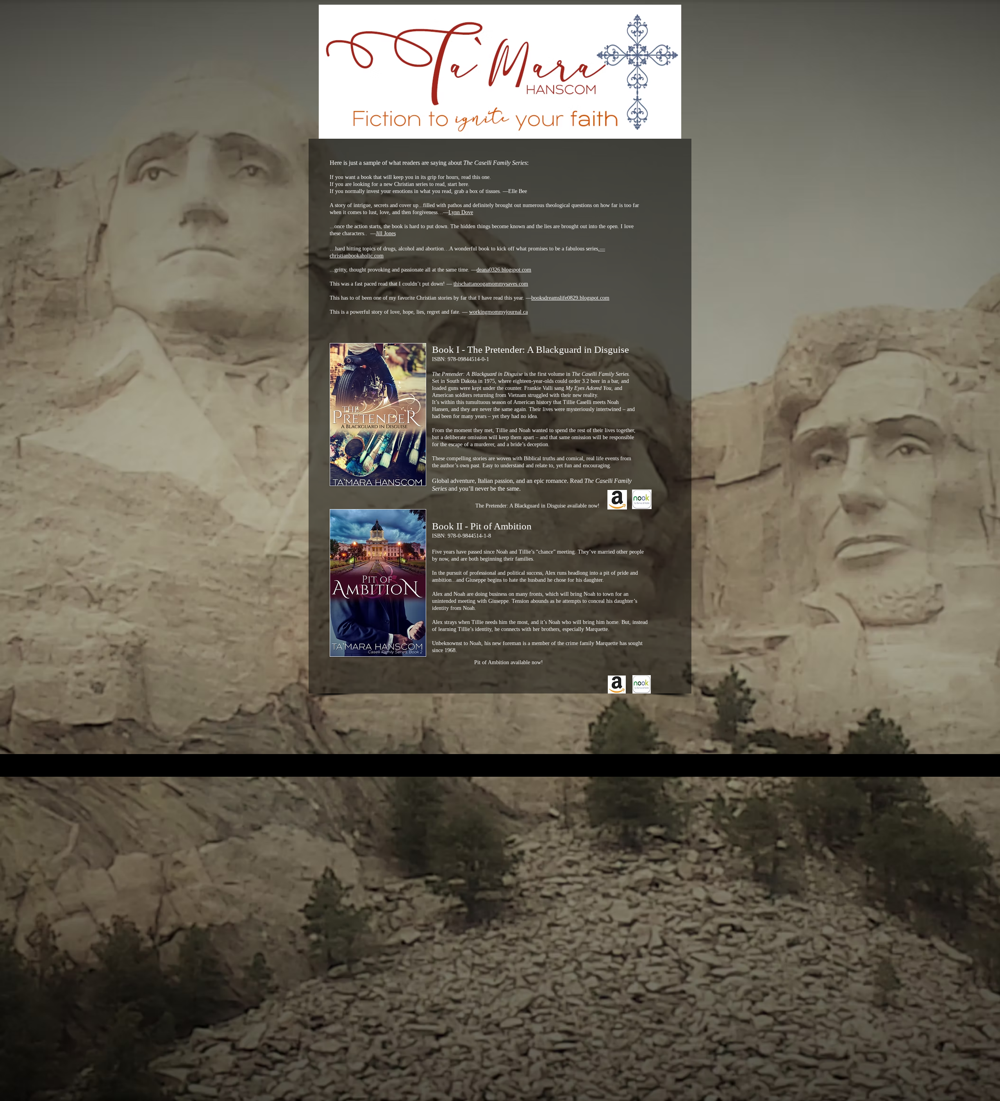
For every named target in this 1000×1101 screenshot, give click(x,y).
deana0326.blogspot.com (504, 270)
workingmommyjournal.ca (498, 312)
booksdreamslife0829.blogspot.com (570, 298)
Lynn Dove (460, 212)
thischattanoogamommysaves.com (491, 284)
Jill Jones (386, 233)
